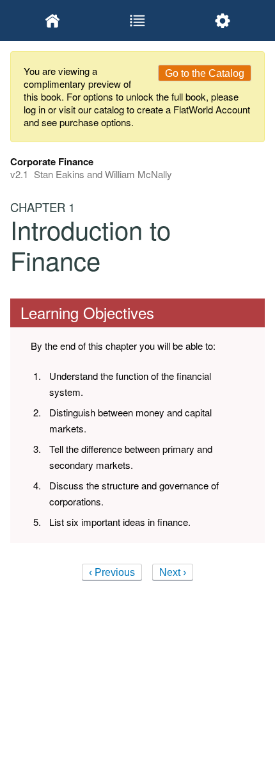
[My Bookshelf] (52, 20)
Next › (172, 572)
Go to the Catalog (204, 73)
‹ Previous (112, 572)
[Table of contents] (137, 20)
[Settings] (222, 20)
